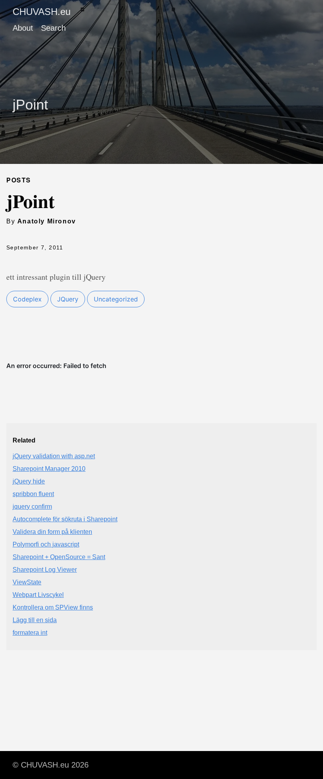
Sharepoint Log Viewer (45, 569)
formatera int (30, 632)
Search (53, 28)
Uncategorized (116, 299)
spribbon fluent (33, 494)
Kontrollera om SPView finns (53, 607)
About (23, 28)
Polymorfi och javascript (46, 544)
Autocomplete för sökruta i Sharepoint (65, 519)
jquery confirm (32, 506)
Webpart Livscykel (38, 594)
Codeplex (27, 299)
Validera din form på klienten (52, 531)
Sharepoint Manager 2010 (49, 468)
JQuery (67, 299)
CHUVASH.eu (42, 11)
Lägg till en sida (35, 620)
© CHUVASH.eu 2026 (51, 764)
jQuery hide (29, 481)
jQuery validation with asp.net (54, 456)
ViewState (27, 582)
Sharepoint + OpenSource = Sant (59, 557)
